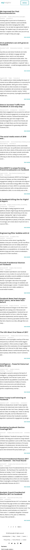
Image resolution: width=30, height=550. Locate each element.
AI (10, 236)
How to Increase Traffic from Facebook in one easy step (12, 106)
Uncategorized (13, 110)
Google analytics (8, 549)
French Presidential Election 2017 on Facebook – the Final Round (14, 460)
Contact (24, 540)
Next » (19, 527)
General (13, 142)
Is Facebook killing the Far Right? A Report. (14, 200)
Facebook (2, 18)
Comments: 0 (9, 18)
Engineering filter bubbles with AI (14, 233)
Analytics (10, 16)
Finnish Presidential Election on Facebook (12, 264)
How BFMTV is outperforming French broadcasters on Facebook (14, 169)
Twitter (10, 78)
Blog (14, 536)
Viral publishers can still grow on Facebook (14, 44)
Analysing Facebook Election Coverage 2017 (12, 428)
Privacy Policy (7, 540)
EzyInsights (22, 16)
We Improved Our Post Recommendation (9, 12)
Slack (2, 549)
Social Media (24, 204)
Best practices (16, 16)
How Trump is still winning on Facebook (13, 399)
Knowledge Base (6, 536)
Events (18, 536)
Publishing (24, 142)
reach (21, 432)
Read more (27, 37)
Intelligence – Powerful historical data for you (14, 365)
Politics (18, 204)
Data (10, 173)
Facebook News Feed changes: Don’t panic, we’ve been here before (13, 300)
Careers (24, 536)
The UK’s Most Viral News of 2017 (14, 332)
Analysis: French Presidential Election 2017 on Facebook (12, 493)
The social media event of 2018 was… (13, 137)
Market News (18, 142)
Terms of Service (16, 540)
